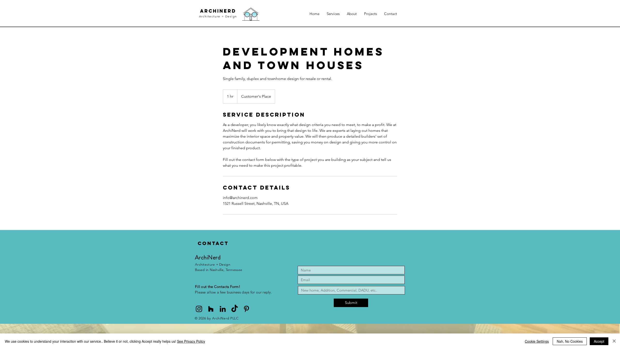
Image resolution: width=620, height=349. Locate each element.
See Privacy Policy (191, 341)
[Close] (614, 341)
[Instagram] (199, 309)
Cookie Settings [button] (537, 341)
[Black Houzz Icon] (211, 309)
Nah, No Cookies (570, 341)
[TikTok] (234, 309)
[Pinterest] (246, 309)
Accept (599, 341)
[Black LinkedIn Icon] (222, 309)
